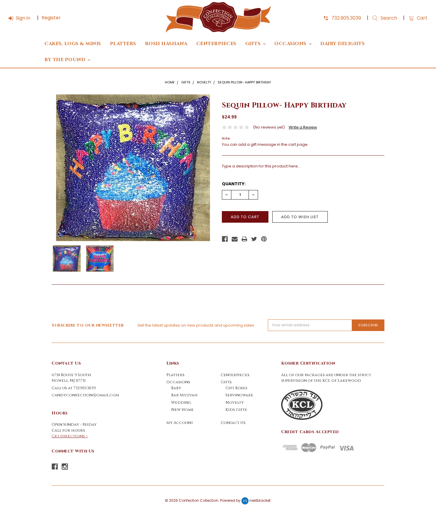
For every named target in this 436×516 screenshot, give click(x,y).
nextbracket (259, 500)
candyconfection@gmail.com (85, 395)
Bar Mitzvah (184, 395)
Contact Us (233, 422)
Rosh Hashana (166, 44)
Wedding (181, 402)
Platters (123, 44)
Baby (176, 388)
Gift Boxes (236, 388)
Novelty (204, 82)
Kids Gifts (236, 409)
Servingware (239, 395)
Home (170, 82)
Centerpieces (216, 44)
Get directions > (70, 436)
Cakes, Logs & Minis (72, 44)
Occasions (291, 44)
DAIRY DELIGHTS (342, 44)
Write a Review (303, 127)
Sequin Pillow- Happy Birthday (244, 82)
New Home (182, 409)
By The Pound (65, 60)
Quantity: (234, 184)
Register (51, 17)
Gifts (253, 44)
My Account (179, 422)
